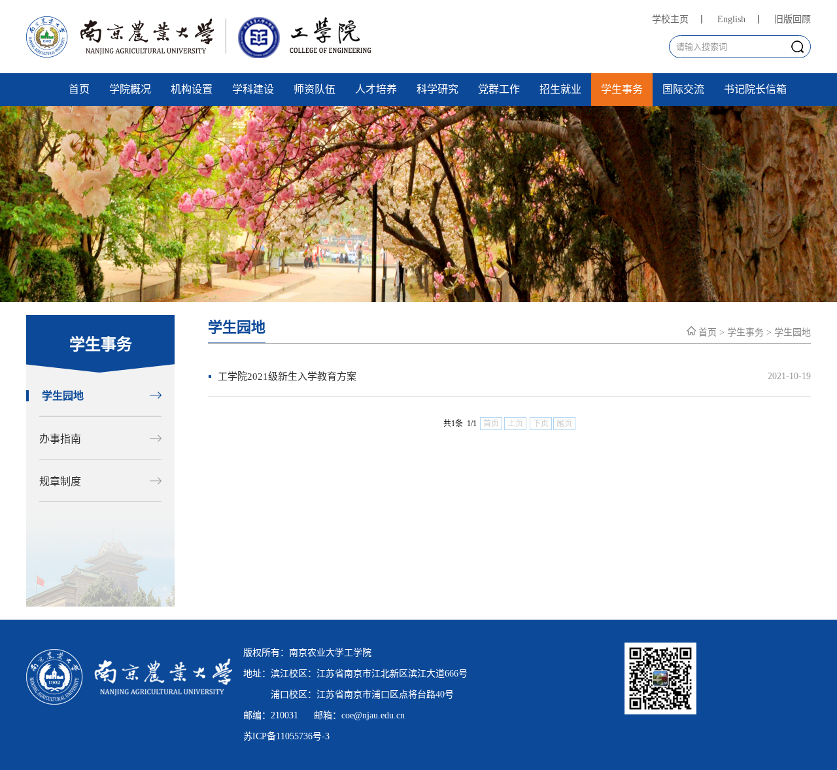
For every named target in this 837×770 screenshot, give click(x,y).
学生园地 (63, 395)
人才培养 (376, 89)
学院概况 (130, 89)
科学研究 (437, 89)
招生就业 (560, 89)
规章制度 (60, 481)
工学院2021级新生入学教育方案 (287, 376)
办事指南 (60, 438)
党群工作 (499, 89)
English (731, 19)
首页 (79, 89)
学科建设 (253, 89)
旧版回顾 (792, 19)
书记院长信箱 (755, 89)
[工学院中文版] (206, 55)
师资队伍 (314, 89)
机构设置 (192, 89)
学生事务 (622, 89)
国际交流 (683, 89)
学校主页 (670, 19)
